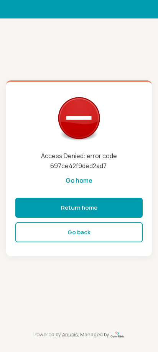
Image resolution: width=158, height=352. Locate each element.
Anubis (70, 334)
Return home (79, 208)
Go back (79, 232)
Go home (79, 180)
